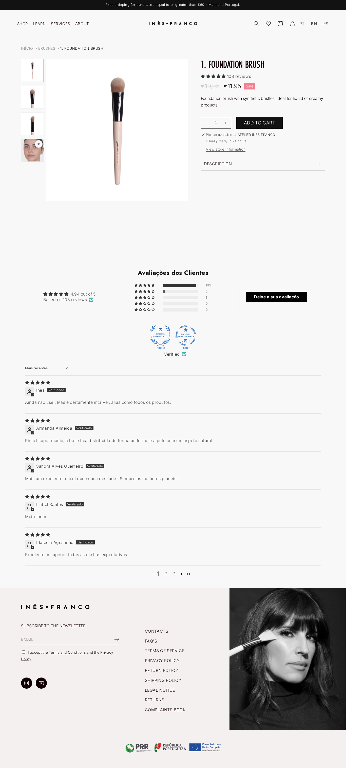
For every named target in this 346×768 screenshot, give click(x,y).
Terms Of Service (165, 650)
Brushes (46, 48)
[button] (256, 23)
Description (218, 163)
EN (314, 23)
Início (27, 48)
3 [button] (174, 573)
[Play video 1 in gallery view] (32, 150)
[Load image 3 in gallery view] (32, 123)
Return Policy (162, 670)
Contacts (156, 631)
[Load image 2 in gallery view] (32, 97)
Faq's (151, 641)
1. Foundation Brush (81, 48)
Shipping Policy (163, 680)
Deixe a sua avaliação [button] (276, 296)
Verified (172, 354)
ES (326, 23)
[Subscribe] (113, 639)
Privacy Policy (162, 660)
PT (302, 23)
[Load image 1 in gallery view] (32, 70)
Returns (154, 699)
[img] (37, 382)
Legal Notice (160, 690)
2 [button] (166, 573)
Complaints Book (165, 709)
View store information (225, 149)
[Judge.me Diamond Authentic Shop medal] (160, 335)
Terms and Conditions (67, 652)
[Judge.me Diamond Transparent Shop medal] (186, 335)
